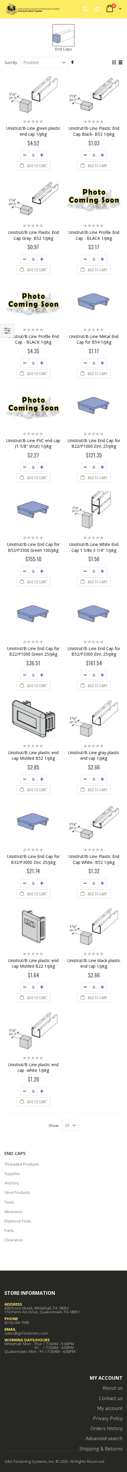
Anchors (11, 1183)
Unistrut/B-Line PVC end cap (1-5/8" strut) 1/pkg (33, 443)
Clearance (13, 1240)
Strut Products (17, 1192)
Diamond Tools (17, 1221)
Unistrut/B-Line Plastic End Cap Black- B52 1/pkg (94, 131)
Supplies (12, 1173)
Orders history (106, 1428)
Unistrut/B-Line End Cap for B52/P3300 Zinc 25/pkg (94, 651)
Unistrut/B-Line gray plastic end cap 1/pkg (94, 755)
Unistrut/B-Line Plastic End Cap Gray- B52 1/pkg (33, 235)
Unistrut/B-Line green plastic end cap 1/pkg (33, 131)
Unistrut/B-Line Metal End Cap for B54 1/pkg (93, 339)
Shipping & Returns (101, 1448)
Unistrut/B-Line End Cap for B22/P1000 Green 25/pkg (33, 651)
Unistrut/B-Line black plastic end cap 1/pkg (94, 963)
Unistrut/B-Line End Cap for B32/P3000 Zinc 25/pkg (33, 859)
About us (112, 1388)
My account (110, 1408)
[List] (120, 63)
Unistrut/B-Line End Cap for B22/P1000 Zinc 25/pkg (94, 443)
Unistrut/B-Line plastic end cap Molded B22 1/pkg (33, 963)
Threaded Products (21, 1164)
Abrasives (13, 1211)
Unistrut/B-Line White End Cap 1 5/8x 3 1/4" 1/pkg (93, 547)
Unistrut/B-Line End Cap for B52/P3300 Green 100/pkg (33, 547)
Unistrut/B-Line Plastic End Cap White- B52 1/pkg (94, 859)
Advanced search (104, 1438)
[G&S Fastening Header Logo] (32, 9)
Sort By (10, 62)
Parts (9, 1230)
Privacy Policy (108, 1418)
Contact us (111, 1398)
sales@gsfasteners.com (26, 1333)
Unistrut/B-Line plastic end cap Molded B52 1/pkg (33, 755)
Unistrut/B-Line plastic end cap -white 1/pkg (33, 1067)
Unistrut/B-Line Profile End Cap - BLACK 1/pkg (94, 235)
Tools (9, 1202)
